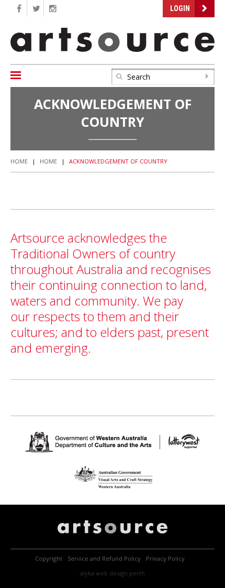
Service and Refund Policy (104, 558)
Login (180, 8)
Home (19, 161)
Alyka (87, 573)
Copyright (48, 558)
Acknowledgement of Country (118, 161)
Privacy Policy (165, 558)
